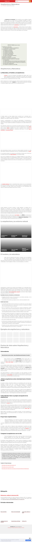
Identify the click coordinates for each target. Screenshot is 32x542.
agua (28, 408)
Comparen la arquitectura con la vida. (10, 64)
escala (30, 151)
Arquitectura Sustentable (8, 52)
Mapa (20, 527)
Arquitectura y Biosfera (7, 50)
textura (8, 403)
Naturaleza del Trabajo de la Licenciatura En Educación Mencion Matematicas (15, 468)
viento (26, 408)
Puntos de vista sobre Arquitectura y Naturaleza (10, 58)
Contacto (22, 527)
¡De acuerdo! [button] (28, 540)
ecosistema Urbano (9, 130)
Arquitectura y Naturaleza (7, 46)
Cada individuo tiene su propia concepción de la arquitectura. (14, 62)
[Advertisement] (16, 12)
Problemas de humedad (8, 51)
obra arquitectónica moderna (14, 291)
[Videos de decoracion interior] (10, 532)
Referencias (17, 527)
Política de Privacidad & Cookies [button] (6, 540)
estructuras (16, 26)
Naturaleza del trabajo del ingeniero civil (9, 465)
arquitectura (16, 24)
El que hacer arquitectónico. (8, 63)
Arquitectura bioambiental (8, 53)
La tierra (5, 75)
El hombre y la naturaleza (6, 56)
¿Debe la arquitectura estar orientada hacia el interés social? (14, 61)
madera (30, 126)
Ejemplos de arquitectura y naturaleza (9, 57)
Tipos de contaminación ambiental (9, 55)
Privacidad (13, 527)
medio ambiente (13, 154)
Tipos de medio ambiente (8, 54)
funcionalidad (9, 374)
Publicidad (9, 527)
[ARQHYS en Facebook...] (22, 532)
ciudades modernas (5, 184)
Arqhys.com (7, 1)
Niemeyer (27, 428)
